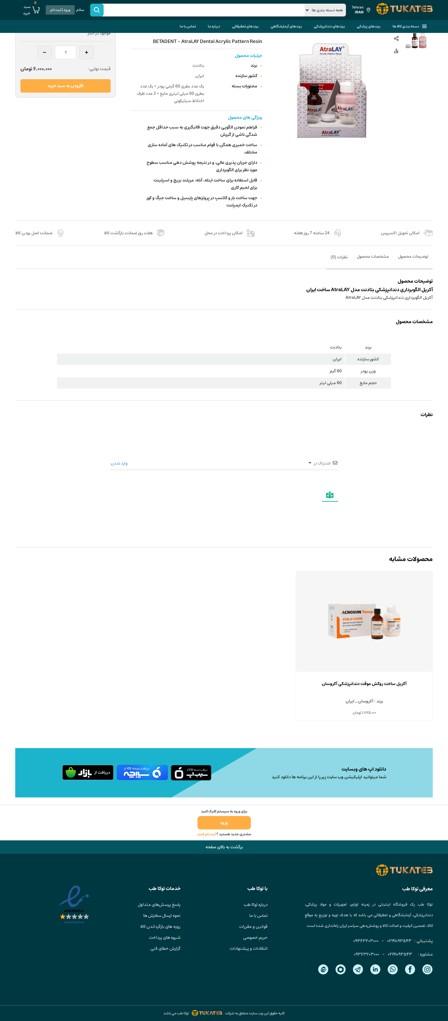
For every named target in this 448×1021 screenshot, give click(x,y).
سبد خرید (30, 10)
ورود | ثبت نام (60, 10)
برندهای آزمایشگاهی (286, 26)
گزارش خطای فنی (165, 948)
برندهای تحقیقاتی (245, 26)
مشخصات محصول (373, 256)
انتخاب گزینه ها (364, 671)
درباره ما (214, 26)
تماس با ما (188, 26)
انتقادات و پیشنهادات (249, 948)
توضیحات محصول (413, 256)
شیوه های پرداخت (164, 937)
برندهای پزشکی (368, 26)
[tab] (413, 261)
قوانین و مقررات (253, 926)
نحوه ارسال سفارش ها (161, 915)
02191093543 (399, 941)
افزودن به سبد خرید (66, 86)
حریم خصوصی (255, 937)
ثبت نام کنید (206, 834)
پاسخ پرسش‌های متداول (159, 904)
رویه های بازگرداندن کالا (160, 926)
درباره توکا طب (256, 904)
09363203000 (366, 941)
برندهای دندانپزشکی (329, 26)
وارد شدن (120, 463)
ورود (224, 822)
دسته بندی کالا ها (406, 26)
